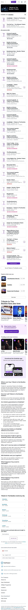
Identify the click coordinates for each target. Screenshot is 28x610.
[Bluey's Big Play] (18, 313)
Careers (3, 592)
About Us (3, 579)
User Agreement (16, 607)
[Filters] (25, 14)
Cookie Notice (8, 608)
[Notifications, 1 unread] (25, 2)
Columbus (10, 14)
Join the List (13, 538)
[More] (24, 5)
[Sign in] (22, 2)
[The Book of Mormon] (6, 313)
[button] (5, 2)
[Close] (25, 325)
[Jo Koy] (6, 346)
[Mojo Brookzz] (18, 346)
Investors (3, 587)
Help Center (4, 598)
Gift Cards (3, 601)
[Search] (19, 2)
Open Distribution (5, 582)
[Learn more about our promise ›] (5, 563)
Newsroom (4, 590)
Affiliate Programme (6, 585)
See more (13, 297)
